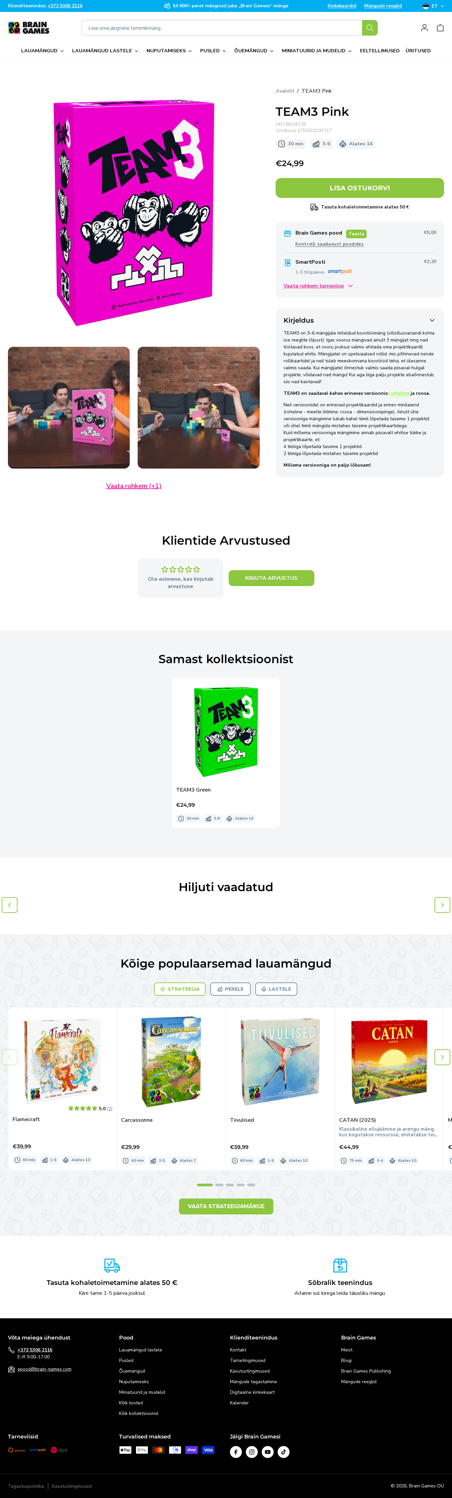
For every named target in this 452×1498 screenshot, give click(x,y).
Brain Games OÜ (426, 1486)
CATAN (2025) (357, 1120)
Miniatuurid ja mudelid (142, 1392)
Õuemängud (132, 1371)
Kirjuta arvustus (271, 578)
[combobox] (230, 27)
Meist (346, 1350)
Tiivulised (242, 1120)
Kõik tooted (131, 1403)
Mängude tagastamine (253, 1382)
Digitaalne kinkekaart (252, 1392)
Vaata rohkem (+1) (133, 486)
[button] (43, 51)
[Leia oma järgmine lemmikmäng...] (370, 27)
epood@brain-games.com (44, 1369)
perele (234, 989)
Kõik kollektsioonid (138, 1413)
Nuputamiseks (134, 1382)
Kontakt (238, 1350)
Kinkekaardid (342, 6)
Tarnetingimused (247, 1360)
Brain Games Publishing (366, 1371)
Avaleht (285, 91)
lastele (280, 989)
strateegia (184, 989)
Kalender (239, 1403)
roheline (399, 393)
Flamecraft (26, 1119)
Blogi (346, 1360)
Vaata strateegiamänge (226, 1206)
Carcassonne (137, 1120)
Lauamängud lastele (140, 1350)
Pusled (126, 1360)
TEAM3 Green (193, 790)
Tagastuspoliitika (26, 1486)
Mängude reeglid (383, 6)
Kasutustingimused (250, 1371)
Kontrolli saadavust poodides (329, 244)
